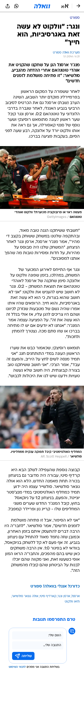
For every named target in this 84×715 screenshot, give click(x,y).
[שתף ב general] (7, 6)
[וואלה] (42, 6)
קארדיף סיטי (48, 596)
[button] (64, 6)
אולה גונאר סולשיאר (25, 596)
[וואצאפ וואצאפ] (16, 6)
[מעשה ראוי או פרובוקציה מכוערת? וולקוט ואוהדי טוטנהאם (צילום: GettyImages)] (42, 183)
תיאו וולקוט (72, 601)
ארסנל (75, 596)
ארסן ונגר (64, 596)
